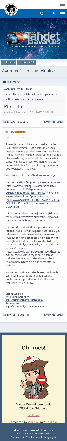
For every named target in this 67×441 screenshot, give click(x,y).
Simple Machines (42, 433)
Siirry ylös (9, 314)
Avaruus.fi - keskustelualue (28, 70)
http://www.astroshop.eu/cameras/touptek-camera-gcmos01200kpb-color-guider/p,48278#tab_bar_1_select (31, 189)
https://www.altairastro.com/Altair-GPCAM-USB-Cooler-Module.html (32, 218)
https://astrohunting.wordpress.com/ (24, 299)
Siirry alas (9, 121)
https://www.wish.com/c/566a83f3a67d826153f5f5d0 (33, 253)
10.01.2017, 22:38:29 (14, 137)
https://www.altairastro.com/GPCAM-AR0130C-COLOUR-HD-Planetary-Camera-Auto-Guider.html (33, 203)
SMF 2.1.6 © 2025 (25, 433)
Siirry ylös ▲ (47, 429)
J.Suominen (17, 132)
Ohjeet (17, 429)
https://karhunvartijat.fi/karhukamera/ (24, 306)
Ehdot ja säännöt (31, 429)
